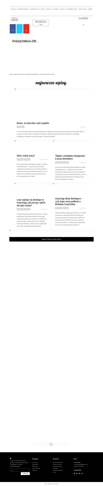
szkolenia (29, 279)
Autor (54, 472)
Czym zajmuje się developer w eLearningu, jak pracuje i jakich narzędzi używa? (31, 203)
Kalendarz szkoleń (58, 462)
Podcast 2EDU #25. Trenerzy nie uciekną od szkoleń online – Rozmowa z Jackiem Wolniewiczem (20, 253)
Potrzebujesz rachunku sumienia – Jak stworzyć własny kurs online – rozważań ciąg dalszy (20, 413)
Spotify (52, 74)
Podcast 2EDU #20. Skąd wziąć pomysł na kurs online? (20, 371)
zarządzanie (20, 127)
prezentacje (35, 464)
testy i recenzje (36, 468)
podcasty (27, 159)
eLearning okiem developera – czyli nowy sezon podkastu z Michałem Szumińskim (69, 201)
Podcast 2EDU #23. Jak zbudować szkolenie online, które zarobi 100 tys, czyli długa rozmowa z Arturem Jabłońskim (20, 313)
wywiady (19, 357)
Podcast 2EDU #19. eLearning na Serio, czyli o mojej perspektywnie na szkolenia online (20, 393)
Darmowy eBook (57, 464)
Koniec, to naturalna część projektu (33, 123)
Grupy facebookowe (58, 470)
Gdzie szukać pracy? (26, 156)
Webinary (55, 468)
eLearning (20, 159)
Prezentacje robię (57, 466)
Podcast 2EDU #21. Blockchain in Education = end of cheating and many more (19, 352)
